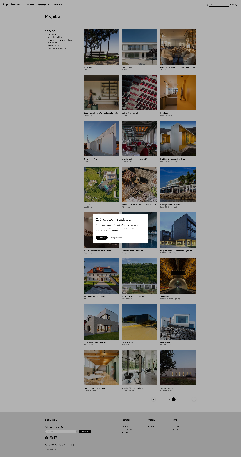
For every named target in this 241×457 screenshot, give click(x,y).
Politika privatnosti (111, 230)
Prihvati (102, 238)
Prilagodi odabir (116, 238)
